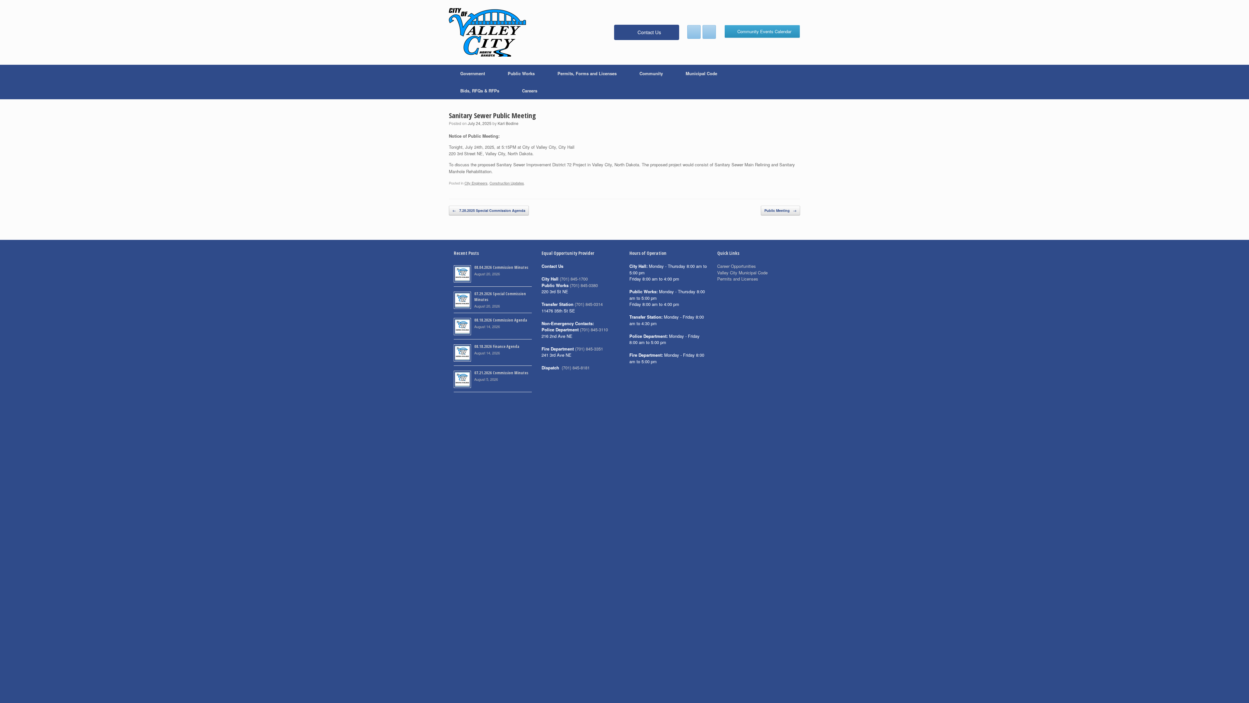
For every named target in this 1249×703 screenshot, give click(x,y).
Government (472, 73)
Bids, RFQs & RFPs (479, 91)
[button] (790, 82)
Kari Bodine (508, 123)
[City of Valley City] (487, 32)
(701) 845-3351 (589, 349)
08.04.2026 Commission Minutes (501, 267)
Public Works (521, 73)
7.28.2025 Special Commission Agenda (488, 210)
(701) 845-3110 (594, 329)
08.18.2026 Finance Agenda (496, 346)
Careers (529, 91)
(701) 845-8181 (576, 368)
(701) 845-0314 (589, 304)
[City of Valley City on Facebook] (694, 32)
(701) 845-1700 (574, 279)
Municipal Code (701, 73)
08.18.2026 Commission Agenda (500, 320)
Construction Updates (507, 183)
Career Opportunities (736, 266)
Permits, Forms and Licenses (587, 73)
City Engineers (476, 183)
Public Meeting (780, 210)
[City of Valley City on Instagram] (709, 32)
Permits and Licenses (737, 279)
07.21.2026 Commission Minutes (501, 373)
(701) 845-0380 (584, 285)
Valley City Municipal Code (742, 272)
